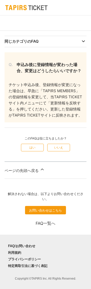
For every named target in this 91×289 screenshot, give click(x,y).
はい (32, 147)
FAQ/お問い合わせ (21, 246)
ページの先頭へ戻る (22, 170)
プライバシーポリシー (24, 259)
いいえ (58, 147)
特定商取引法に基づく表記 (28, 266)
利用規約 (14, 252)
